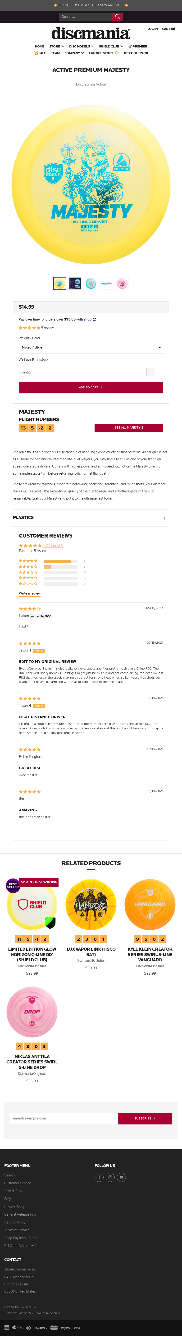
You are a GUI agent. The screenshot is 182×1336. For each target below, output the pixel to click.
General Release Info (20, 1215)
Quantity (25, 372)
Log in (152, 29)
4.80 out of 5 (53, 546)
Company (72, 53)
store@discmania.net (20, 1269)
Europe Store (101, 53)
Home (39, 46)
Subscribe (142, 1118)
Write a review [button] (30, 593)
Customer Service (17, 1183)
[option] (91, 184)
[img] (30, 609)
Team (55, 53)
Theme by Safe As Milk (18, 1313)
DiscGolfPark (136, 53)
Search (9, 1175)
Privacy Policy (14, 1207)
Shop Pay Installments (21, 1238)
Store (54, 46)
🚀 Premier (137, 46)
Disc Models (79, 46)
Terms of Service (16, 1230)
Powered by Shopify (47, 1313)
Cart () (168, 29)
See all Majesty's (129, 427)
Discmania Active (91, 85)
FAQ (7, 1199)
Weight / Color (29, 338)
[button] (59, 283)
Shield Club (109, 46)
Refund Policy (14, 1222)
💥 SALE (40, 53)
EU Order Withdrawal (20, 1246)
